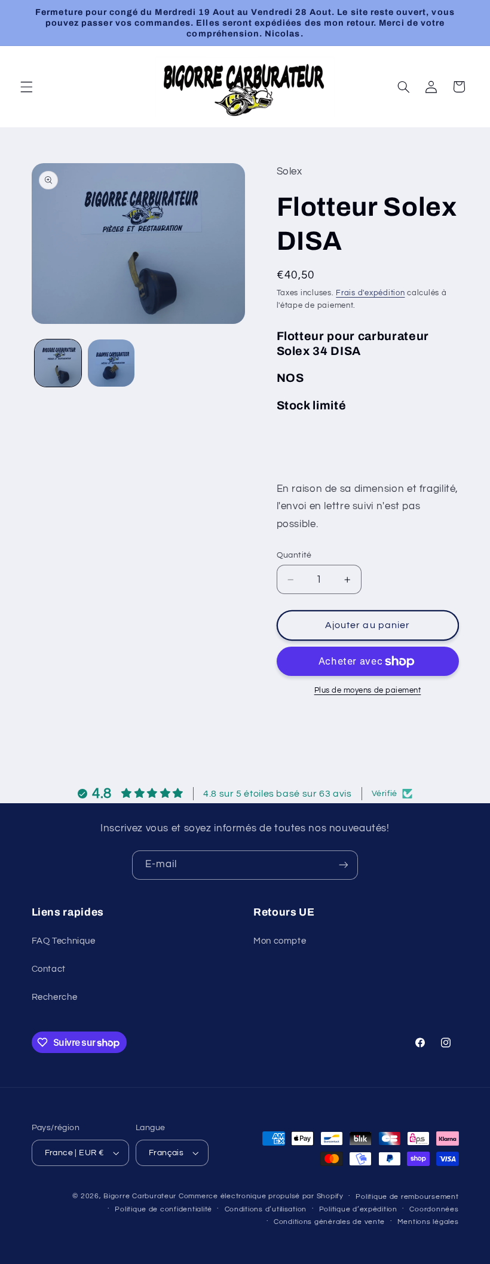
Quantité (294, 555)
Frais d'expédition (370, 293)
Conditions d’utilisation (266, 1209)
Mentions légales (428, 1222)
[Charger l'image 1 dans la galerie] (58, 362)
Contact (49, 969)
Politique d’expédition (358, 1209)
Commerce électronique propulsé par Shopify (261, 1196)
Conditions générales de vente (329, 1222)
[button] (26, 86)
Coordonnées (433, 1209)
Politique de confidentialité (163, 1209)
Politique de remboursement (407, 1196)
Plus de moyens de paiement (367, 690)
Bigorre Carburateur (139, 1196)
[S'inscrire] (343, 865)
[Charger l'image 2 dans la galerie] (111, 362)
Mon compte (279, 940)
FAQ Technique (64, 940)
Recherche (55, 997)
